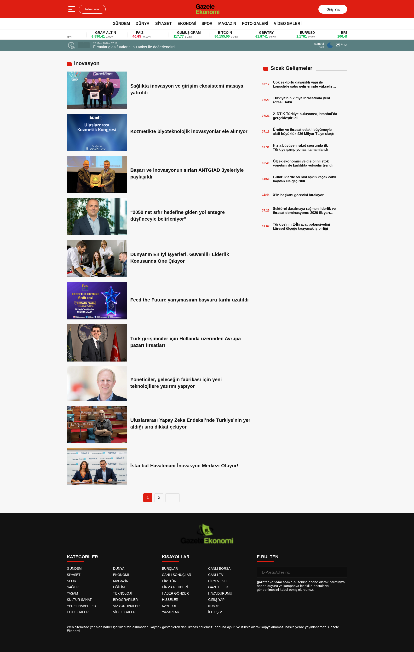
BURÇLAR (170, 568)
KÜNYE (213, 606)
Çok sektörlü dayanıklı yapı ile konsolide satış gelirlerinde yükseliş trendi (303, 84)
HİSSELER (170, 600)
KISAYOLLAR (176, 556)
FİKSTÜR (169, 581)
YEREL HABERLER (81, 606)
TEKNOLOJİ (122, 593)
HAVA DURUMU (220, 593)
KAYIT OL (169, 606)
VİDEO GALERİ (287, 24)
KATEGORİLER (82, 556)
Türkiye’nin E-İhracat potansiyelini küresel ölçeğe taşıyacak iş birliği (301, 226)
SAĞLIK (73, 587)
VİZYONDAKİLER (126, 606)
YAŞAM (72, 593)
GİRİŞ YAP (216, 600)
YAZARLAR (170, 612)
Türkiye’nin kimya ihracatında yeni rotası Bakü (301, 100)
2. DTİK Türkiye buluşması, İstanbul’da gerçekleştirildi (305, 116)
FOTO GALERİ (255, 24)
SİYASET (163, 24)
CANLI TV (215, 575)
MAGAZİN (227, 24)
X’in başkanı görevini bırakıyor (298, 195)
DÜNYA (143, 24)
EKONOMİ (187, 24)
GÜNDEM (121, 24)
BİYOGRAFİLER (125, 600)
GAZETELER (218, 587)
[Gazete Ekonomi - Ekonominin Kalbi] (207, 9)
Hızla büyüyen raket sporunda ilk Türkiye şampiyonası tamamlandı (300, 147)
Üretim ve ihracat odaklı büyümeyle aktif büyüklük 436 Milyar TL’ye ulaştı (303, 132)
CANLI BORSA (219, 568)
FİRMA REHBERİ (175, 587)
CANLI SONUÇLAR (176, 575)
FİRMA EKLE (218, 581)
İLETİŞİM (215, 612)
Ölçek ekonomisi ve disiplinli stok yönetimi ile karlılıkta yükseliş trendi (303, 163)
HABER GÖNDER (175, 593)
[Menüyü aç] (72, 9)
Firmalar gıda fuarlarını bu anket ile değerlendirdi (134, 47)
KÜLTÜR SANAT (79, 600)
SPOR (207, 24)
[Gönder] (341, 572)
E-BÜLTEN (267, 556)
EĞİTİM (119, 587)
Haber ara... (92, 9)
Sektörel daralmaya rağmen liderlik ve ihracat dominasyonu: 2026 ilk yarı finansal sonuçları (304, 210)
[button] (81, 45)
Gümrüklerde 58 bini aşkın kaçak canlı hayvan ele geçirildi (304, 179)
